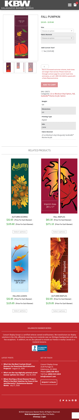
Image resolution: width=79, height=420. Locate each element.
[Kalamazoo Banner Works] (17, 8)
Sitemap (36, 416)
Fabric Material (46, 34)
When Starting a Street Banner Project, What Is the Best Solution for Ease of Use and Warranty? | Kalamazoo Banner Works (21, 382)
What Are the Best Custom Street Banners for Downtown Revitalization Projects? (19, 366)
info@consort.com (48, 376)
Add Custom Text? (48, 48)
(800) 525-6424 (54, 374)
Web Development (32, 414)
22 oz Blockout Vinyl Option (60, 94)
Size (42, 27)
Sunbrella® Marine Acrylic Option (53, 96)
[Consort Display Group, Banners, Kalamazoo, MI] (39, 348)
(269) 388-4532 (52, 371)
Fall (73, 94)
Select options (20, 232)
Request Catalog (49, 382)
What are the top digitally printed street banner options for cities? (21, 373)
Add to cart (49, 85)
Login (43, 416)
